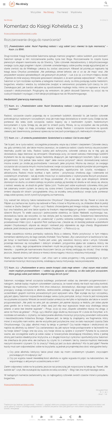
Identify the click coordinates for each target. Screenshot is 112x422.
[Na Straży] (15, 4)
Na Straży (49, 12)
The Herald (62, 12)
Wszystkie (35, 12)
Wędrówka (76, 12)
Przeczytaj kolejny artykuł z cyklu (19, 385)
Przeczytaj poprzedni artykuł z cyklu (20, 34)
